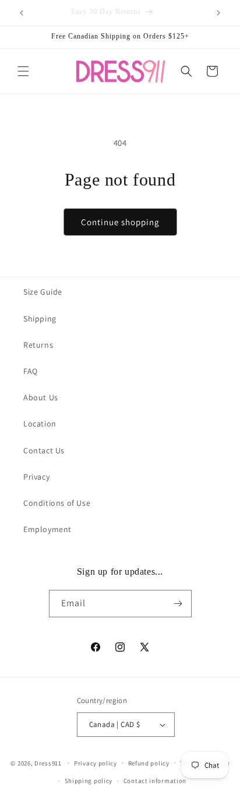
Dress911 (48, 762)
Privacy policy (95, 763)
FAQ (30, 371)
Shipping (40, 318)
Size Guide (42, 291)
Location (40, 423)
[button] (23, 71)
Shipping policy (89, 781)
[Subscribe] (178, 603)
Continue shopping (120, 222)
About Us (40, 397)
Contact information (154, 781)
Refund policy (149, 763)
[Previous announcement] (21, 13)
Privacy (36, 476)
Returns (38, 345)
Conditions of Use (56, 503)
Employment (47, 529)
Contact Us (44, 450)
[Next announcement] (218, 13)
